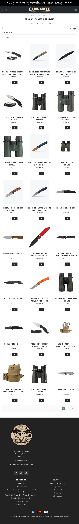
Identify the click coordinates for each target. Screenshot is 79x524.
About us (21, 484)
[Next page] (72, 408)
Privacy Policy (21, 504)
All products (57, 496)
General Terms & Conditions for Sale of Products (21, 491)
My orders (57, 487)
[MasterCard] (39, 512)
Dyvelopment (64, 516)
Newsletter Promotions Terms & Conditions (21, 495)
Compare (57, 493)
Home (33, 15)
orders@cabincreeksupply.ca (22, 465)
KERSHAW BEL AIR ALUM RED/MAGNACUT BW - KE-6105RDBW (39, 255)
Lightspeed (48, 516)
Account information (57, 484)
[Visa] (46, 512)
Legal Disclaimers (21, 501)
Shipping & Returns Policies (21, 498)
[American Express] (32, 512)
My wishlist (58, 490)
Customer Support (21, 487)
